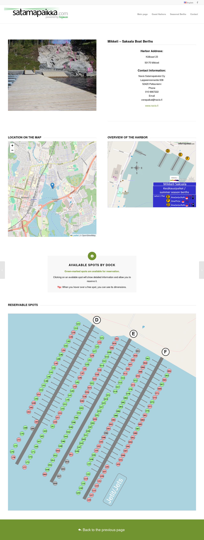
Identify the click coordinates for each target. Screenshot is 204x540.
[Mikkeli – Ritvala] (2, 270)
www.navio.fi (151, 105)
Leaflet (75, 235)
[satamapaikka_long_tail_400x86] (36, 14)
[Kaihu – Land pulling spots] (201, 270)
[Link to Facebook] (197, 2)
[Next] (89, 75)
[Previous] (15, 75)
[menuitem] (187, 3)
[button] (52, 185)
